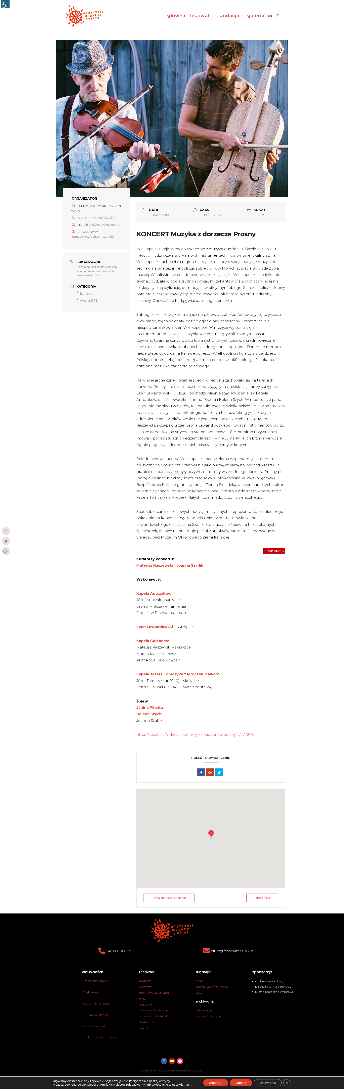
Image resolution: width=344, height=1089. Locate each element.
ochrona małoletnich (153, 1016)
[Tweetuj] (219, 772)
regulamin (146, 1004)
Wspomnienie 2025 (95, 1003)
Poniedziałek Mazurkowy (99, 1037)
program (145, 981)
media (143, 1028)
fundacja (228, 16)
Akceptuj (215, 1083)
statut (199, 992)
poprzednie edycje (209, 1016)
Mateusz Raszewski (154, 565)
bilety (142, 998)
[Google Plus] (210, 772)
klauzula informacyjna (153, 1010)
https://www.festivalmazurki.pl (93, 236)
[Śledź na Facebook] (164, 1061)
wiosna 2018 (88, 300)
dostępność (147, 1022)
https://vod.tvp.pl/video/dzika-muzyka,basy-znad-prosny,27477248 (195, 734)
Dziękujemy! (90, 992)
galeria (255, 16)
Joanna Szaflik (189, 565)
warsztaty (145, 987)
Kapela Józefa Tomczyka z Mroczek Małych (177, 674)
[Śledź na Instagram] (180, 1061)
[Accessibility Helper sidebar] (5, 4)
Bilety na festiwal (93, 1026)
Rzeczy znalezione (95, 981)
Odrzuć (241, 1083)
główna (176, 16)
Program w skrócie (95, 1015)
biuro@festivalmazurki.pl (103, 225)
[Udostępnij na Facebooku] (201, 772)
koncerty (86, 293)
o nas (199, 981)
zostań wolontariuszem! (212, 987)
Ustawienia (268, 1083)
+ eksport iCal (262, 897)
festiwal (199, 16)
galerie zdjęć (204, 1010)
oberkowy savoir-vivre (154, 992)
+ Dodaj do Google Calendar (169, 897)
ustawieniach (182, 1084)
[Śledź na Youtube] (172, 1061)
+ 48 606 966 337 (102, 218)
